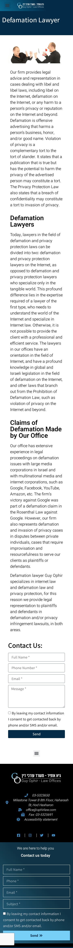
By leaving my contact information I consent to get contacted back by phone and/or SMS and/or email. (36, 719)
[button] (7, 5)
